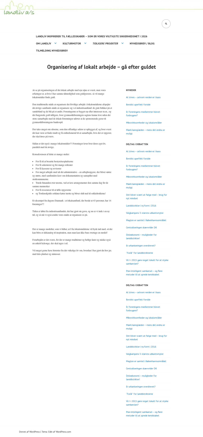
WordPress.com (63, 431)
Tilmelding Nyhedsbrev (52, 50)
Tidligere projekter (105, 43)
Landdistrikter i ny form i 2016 (141, 205)
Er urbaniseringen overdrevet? (140, 245)
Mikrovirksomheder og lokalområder (144, 122)
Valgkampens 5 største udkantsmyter (144, 212)
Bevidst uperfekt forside (138, 104)
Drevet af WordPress (29, 431)
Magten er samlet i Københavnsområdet (146, 220)
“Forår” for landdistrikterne (139, 252)
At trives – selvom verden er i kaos (143, 97)
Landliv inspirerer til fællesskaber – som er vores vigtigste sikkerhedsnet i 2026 (91, 36)
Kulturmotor (72, 43)
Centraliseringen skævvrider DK (141, 227)
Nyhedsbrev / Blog (142, 43)
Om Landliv (43, 43)
